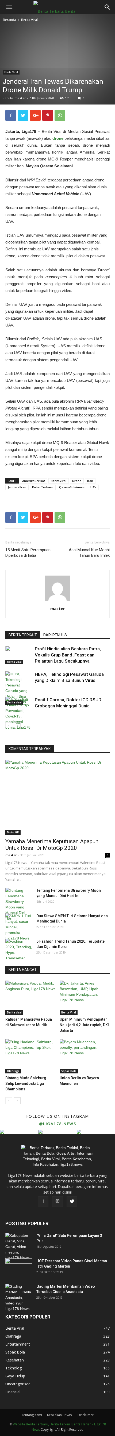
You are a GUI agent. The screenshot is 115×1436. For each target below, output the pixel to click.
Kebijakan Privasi (59, 1415)
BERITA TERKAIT (23, 635)
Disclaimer (86, 1415)
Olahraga (13, 1071)
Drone (76, 481)
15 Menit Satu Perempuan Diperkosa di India (28, 552)
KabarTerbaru (42, 487)
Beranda (9, 20)
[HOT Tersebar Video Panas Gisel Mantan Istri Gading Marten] (18, 1267)
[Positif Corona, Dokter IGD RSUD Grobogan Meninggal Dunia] (18, 716)
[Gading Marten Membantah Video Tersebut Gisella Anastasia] (18, 1298)
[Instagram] (57, 1201)
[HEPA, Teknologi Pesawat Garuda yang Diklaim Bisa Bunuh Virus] (18, 688)
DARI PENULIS (55, 635)
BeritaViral (58, 481)
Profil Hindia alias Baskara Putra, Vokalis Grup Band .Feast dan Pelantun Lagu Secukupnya (68, 655)
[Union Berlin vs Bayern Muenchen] (85, 1056)
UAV (93, 487)
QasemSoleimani (72, 487)
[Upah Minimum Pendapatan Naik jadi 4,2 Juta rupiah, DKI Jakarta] (85, 998)
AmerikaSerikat (33, 481)
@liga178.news (57, 1123)
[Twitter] (72, 1201)
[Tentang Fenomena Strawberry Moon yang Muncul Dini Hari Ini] (18, 904)
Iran (90, 481)
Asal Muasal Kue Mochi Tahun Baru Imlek (89, 552)
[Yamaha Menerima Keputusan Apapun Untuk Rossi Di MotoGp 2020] (57, 797)
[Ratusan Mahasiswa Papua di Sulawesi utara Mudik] (30, 998)
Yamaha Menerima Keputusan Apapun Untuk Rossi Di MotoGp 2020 (51, 844)
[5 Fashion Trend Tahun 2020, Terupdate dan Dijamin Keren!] (18, 950)
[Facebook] (43, 1201)
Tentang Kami (31, 1415)
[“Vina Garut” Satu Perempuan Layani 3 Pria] (18, 1247)
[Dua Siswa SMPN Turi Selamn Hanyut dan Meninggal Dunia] (18, 927)
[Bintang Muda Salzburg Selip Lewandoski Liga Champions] (30, 1056)
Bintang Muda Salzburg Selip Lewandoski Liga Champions (25, 1083)
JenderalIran (17, 487)
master (20, 98)
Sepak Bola (68, 1071)
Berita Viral (29, 20)
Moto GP (13, 832)
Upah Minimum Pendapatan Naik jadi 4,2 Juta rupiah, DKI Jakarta (84, 1025)
